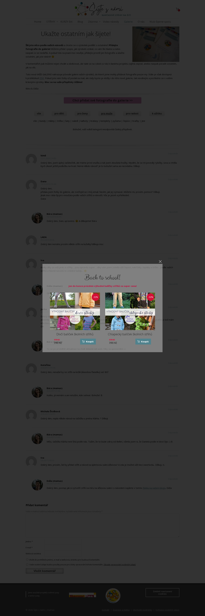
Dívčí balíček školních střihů (74, 334)
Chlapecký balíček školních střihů (130, 334)
